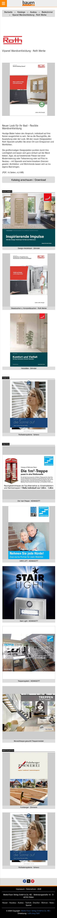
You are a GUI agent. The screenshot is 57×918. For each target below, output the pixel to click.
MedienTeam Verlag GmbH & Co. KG (35, 911)
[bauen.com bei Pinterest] (32, 880)
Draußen (36, 902)
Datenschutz (31, 889)
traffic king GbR (33, 913)
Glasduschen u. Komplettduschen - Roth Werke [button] (29, 308)
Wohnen (44, 902)
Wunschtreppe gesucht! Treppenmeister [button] (29, 741)
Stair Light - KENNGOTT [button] (29, 621)
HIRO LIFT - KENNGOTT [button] (29, 561)
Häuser (5, 902)
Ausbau (21, 902)
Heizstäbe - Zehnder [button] (29, 368)
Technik (28, 902)
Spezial (28, 905)
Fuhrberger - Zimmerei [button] (28, 807)
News (52, 902)
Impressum (20, 889)
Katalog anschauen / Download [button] (28, 179)
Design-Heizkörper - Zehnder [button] (29, 248)
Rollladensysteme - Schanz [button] (29, 434)
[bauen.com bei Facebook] (24, 880)
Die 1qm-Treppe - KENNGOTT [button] (29, 501)
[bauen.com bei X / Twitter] (28, 880)
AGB (39, 889)
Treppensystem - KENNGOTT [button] (29, 681)
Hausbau (12, 902)
